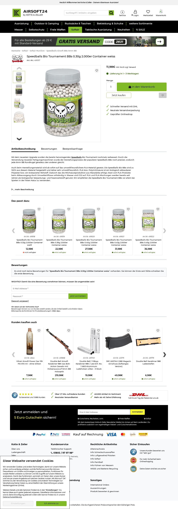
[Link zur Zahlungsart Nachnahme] (143, 434)
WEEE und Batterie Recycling (104, 469)
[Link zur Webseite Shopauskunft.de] (133, 452)
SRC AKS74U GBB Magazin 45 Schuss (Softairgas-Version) (118, 363)
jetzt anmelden (78, 296)
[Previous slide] (19, 68)
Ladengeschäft (18, 452)
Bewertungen (49, 149)
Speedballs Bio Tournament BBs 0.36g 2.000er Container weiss (59, 242)
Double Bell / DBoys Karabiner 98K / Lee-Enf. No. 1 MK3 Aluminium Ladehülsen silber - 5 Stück (89, 365)
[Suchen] (111, 12)
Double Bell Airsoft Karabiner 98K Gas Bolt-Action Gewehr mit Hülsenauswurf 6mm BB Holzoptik (59, 366)
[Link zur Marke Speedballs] (17, 58)
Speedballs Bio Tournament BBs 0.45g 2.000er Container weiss (148, 242)
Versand (132, 67)
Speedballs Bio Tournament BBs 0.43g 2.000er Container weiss (119, 242)
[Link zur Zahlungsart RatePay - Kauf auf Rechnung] (66, 434)
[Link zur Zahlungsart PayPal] (39, 434)
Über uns (15, 449)
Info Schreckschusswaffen (102, 452)
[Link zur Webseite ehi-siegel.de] (133, 460)
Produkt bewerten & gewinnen (104, 491)
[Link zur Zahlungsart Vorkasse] (133, 434)
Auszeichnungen (98, 488)
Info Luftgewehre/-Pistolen (102, 455)
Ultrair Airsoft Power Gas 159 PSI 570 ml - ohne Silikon (29, 362)
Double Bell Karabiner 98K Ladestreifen (148, 362)
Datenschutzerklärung (12, 497)
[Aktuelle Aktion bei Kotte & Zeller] (89, 41)
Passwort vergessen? (20, 301)
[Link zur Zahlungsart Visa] (111, 434)
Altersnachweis (97, 449)
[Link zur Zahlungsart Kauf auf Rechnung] (88, 434)
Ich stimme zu (51, 503)
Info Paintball (96, 462)
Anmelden (138, 411)
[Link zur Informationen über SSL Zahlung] (133, 469)
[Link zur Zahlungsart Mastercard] (123, 434)
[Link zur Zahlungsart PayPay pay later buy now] (54, 434)
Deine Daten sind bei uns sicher (153, 469)
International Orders (99, 485)
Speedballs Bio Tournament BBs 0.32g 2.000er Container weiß (29, 242)
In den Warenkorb (143, 86)
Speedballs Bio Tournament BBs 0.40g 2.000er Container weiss (89, 242)
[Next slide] (19, 139)
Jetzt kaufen (119, 95)
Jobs (13, 455)
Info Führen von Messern (101, 465)
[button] (21, 24)
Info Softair (95, 459)
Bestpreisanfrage (73, 149)
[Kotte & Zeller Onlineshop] (35, 13)
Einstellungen (18, 503)
